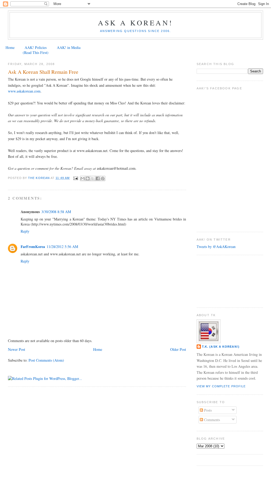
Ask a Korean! (135, 22)
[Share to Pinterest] (102, 178)
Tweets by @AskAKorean (216, 246)
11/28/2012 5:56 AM (62, 246)
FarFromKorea (33, 246)
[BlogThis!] (87, 178)
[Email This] (82, 178)
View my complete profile (221, 386)
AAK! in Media (68, 47)
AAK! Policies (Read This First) (35, 50)
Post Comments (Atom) (46, 360)
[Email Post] (75, 178)
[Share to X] (92, 178)
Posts (207, 410)
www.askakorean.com (24, 91)
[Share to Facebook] (97, 178)
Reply (25, 231)
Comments (211, 419)
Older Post (178, 349)
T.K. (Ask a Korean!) (221, 346)
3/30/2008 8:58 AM (56, 211)
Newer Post (16, 349)
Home (10, 47)
